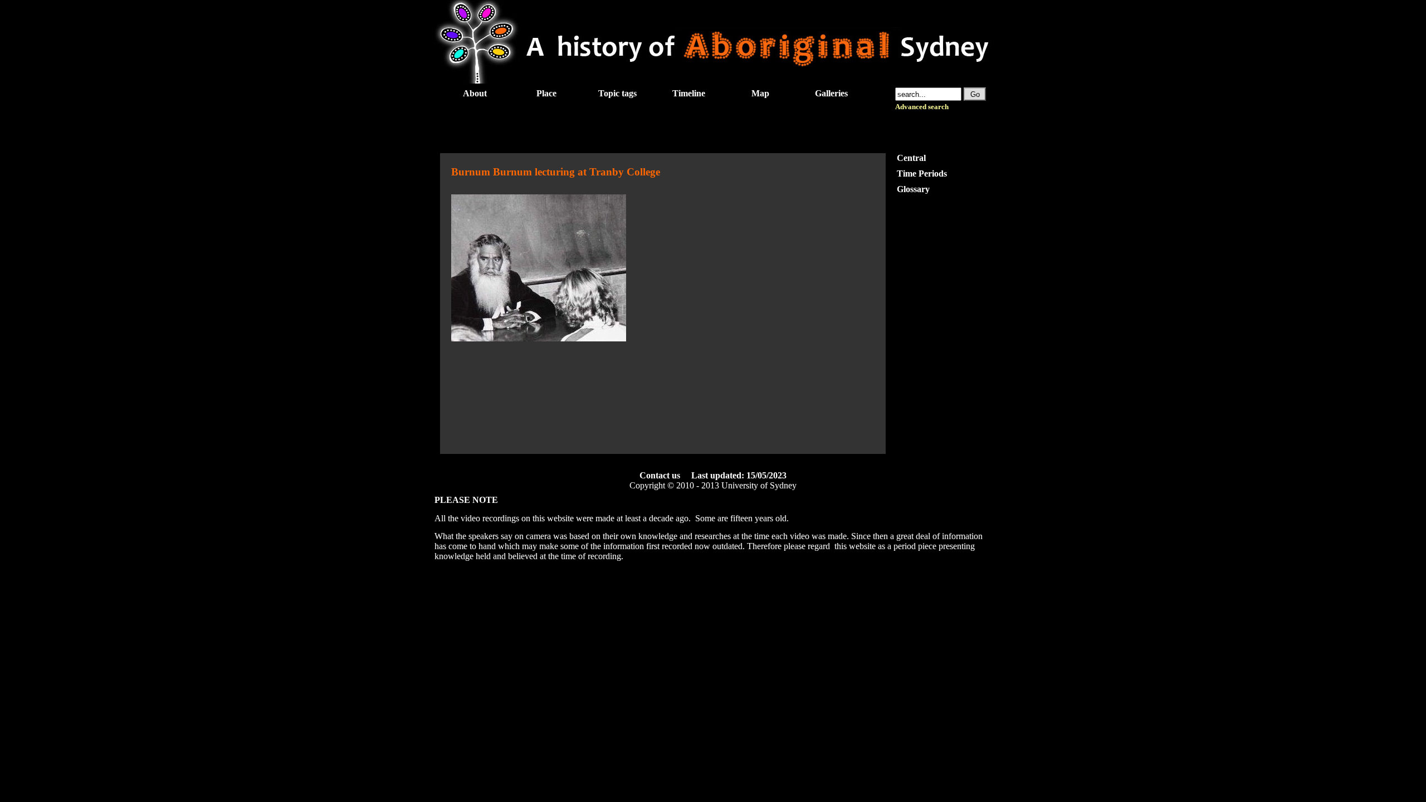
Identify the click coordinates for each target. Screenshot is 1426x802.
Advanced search (922, 107)
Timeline (688, 93)
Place (546, 93)
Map (760, 93)
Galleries (831, 93)
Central (911, 158)
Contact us (659, 475)
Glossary (913, 189)
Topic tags (617, 93)
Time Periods (922, 173)
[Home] (713, 80)
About (475, 93)
